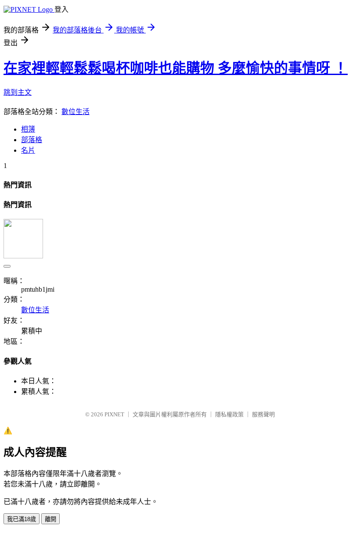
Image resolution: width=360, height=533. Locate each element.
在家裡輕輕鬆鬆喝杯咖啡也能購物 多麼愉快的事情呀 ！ (176, 68)
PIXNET (114, 414)
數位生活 (75, 111)
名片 (28, 150)
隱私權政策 (229, 414)
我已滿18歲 (21, 519)
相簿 (28, 129)
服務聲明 (263, 414)
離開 (50, 519)
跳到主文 (18, 92)
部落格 (31, 139)
